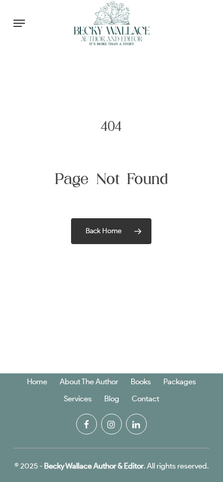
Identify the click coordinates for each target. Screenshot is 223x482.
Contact (145, 398)
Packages (179, 381)
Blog (111, 398)
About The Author (89, 381)
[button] (19, 23)
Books (141, 381)
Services (78, 398)
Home (37, 381)
